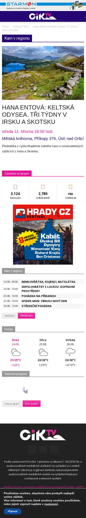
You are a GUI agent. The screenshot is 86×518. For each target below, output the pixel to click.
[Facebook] (32, 450)
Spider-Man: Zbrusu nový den (44, 301)
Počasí (8, 329)
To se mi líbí (15, 184)
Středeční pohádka (37, 306)
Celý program (12, 403)
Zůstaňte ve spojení (16, 173)
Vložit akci (9, 315)
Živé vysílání (31, 403)
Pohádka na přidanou (39, 296)
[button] (79, 16)
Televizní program (15, 373)
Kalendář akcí (21, 26)
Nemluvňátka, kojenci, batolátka (48, 282)
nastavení (51, 504)
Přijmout (12, 511)
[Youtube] (54, 450)
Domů (5, 26)
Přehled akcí (26, 315)
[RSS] (43, 450)
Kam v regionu (13, 271)
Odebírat (43, 184)
